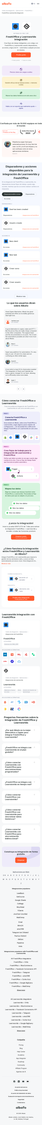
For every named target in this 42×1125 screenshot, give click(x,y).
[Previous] (19, 389)
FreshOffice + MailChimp (21, 986)
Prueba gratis (21, 55)
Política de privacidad (21, 1090)
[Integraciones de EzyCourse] (12, 709)
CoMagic (20, 904)
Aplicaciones (19, 10)
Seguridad (21, 1099)
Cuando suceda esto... (15, 574)
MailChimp (20, 917)
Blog (21, 1048)
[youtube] (23, 1081)
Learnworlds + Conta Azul (21, 1020)
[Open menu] (38, 4)
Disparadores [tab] (29, 194)
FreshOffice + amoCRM (21, 976)
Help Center (21, 1052)
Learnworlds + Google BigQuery (21, 1023)
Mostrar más (21, 296)
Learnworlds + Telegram (21, 1013)
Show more (21, 990)
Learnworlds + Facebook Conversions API (21, 1009)
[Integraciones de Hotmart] (5, 702)
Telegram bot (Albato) (20, 932)
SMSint (20, 939)
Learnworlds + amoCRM (21, 1016)
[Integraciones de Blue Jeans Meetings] (26, 702)
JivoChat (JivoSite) (20, 914)
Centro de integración (8, 10)
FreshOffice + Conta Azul (21, 979)
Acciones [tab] (7, 199)
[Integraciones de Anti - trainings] (12, 702)
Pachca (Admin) (20, 936)
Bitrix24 (20, 925)
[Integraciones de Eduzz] (5, 709)
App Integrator (21, 1058)
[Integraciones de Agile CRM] (19, 661)
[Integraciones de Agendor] (12, 661)
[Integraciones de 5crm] (33, 654)
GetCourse (20, 897)
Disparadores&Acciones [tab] (12, 194)
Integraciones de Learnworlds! (30, 229)
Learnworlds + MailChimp (21, 1027)
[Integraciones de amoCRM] (5, 654)
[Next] (23, 389)
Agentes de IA (21, 1072)
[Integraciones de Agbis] (5, 661)
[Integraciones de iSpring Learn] (19, 709)
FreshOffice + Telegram (21, 972)
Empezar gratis (21, 537)
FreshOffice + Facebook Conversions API (21, 969)
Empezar (21, 860)
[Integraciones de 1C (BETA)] (19, 654)
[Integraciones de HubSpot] (12, 654)
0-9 (4, 875)
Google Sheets (20, 900)
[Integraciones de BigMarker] (19, 702)
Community (21, 1065)
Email (20, 922)
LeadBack (20, 893)
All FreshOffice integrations (21, 959)
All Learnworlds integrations (21, 999)
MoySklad (20, 907)
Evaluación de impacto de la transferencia (21, 1096)
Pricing (21, 1045)
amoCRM (20, 929)
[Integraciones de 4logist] (26, 654)
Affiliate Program (21, 1068)
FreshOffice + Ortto (21, 962)
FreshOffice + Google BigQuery (21, 983)
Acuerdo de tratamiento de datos (21, 1093)
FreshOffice (28, 10)
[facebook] (14, 1081)
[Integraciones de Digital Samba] (33, 702)
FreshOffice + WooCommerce (21, 965)
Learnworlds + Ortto (21, 1003)
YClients (20, 911)
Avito (20, 946)
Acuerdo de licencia (21, 1087)
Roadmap (21, 1062)
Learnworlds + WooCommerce (21, 1006)
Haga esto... (11, 585)
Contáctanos (21, 1102)
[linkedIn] (19, 1081)
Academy (21, 1055)
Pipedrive (20, 943)
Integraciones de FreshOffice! (31, 215)
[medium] (28, 1081)
